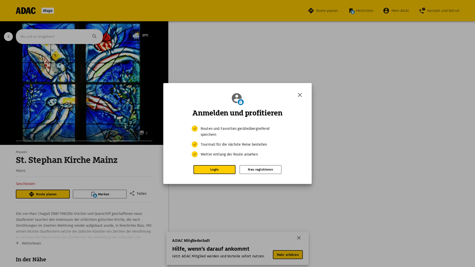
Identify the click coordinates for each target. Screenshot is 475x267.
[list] (237, 141)
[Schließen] (300, 95)
